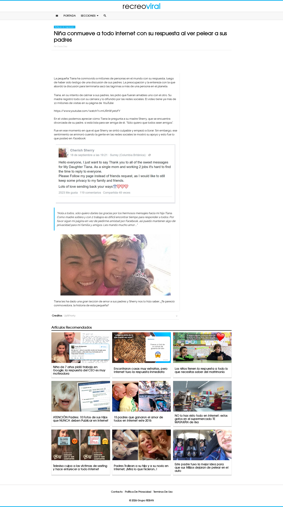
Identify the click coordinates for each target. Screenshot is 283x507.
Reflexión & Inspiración (64, 27)
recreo (141, 6)
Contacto (117, 491)
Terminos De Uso (163, 491)
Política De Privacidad (138, 491)
